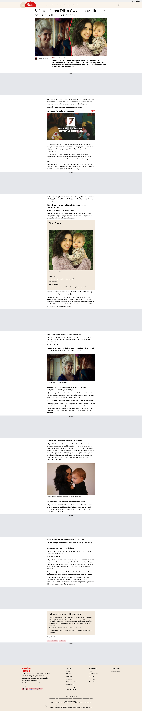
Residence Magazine (87, 698)
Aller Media (64, 707)
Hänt (57, 698)
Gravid (41, 5)
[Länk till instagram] (26, 689)
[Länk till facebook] (23, 689)
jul (48, 640)
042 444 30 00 (63, 706)
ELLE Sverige (54, 703)
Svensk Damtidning (63, 698)
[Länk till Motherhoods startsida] (30, 5)
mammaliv (55, 58)
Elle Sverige (52, 698)
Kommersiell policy (71, 690)
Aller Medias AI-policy (72, 687)
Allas (77, 698)
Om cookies (69, 679)
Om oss (68, 671)
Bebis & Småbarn (50, 5)
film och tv (54, 640)
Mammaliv (75, 5)
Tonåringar (67, 5)
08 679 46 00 (89, 707)
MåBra (74, 698)
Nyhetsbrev (69, 674)
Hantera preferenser (71, 682)
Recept (80, 698)
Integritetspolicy (70, 684)
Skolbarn (59, 5)
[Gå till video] (93, 111)
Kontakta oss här (115, 671)
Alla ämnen (69, 676)
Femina (70, 698)
